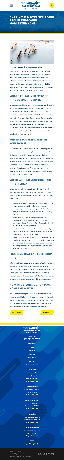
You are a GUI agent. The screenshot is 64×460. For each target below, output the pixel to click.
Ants (11, 105)
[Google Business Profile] (27, 444)
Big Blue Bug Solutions (28, 297)
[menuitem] (12, 456)
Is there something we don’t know (31, 87)
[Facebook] (37, 444)
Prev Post (16, 312)
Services (32, 350)
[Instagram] (34, 444)
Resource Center (32, 365)
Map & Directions (32, 381)
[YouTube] (30, 444)
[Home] (31, 5)
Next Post (47, 312)
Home (32, 347)
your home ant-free (37, 306)
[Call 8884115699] (51, 5)
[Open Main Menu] (11, 5)
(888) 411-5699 (32, 338)
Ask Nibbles (32, 358)
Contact (32, 361)
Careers (32, 354)
